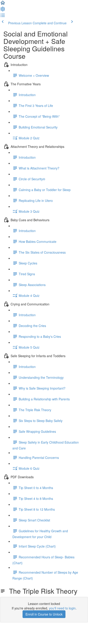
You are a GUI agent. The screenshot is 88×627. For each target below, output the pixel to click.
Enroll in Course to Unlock (44, 614)
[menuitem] (2, 10)
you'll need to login (62, 608)
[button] (2, 4)
